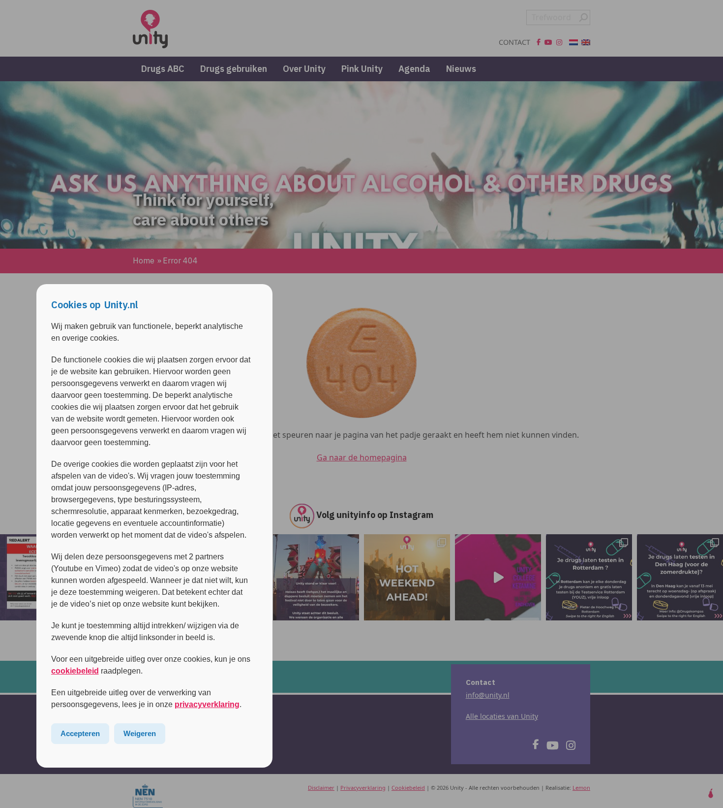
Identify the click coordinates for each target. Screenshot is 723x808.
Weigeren (139, 733)
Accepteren (80, 733)
